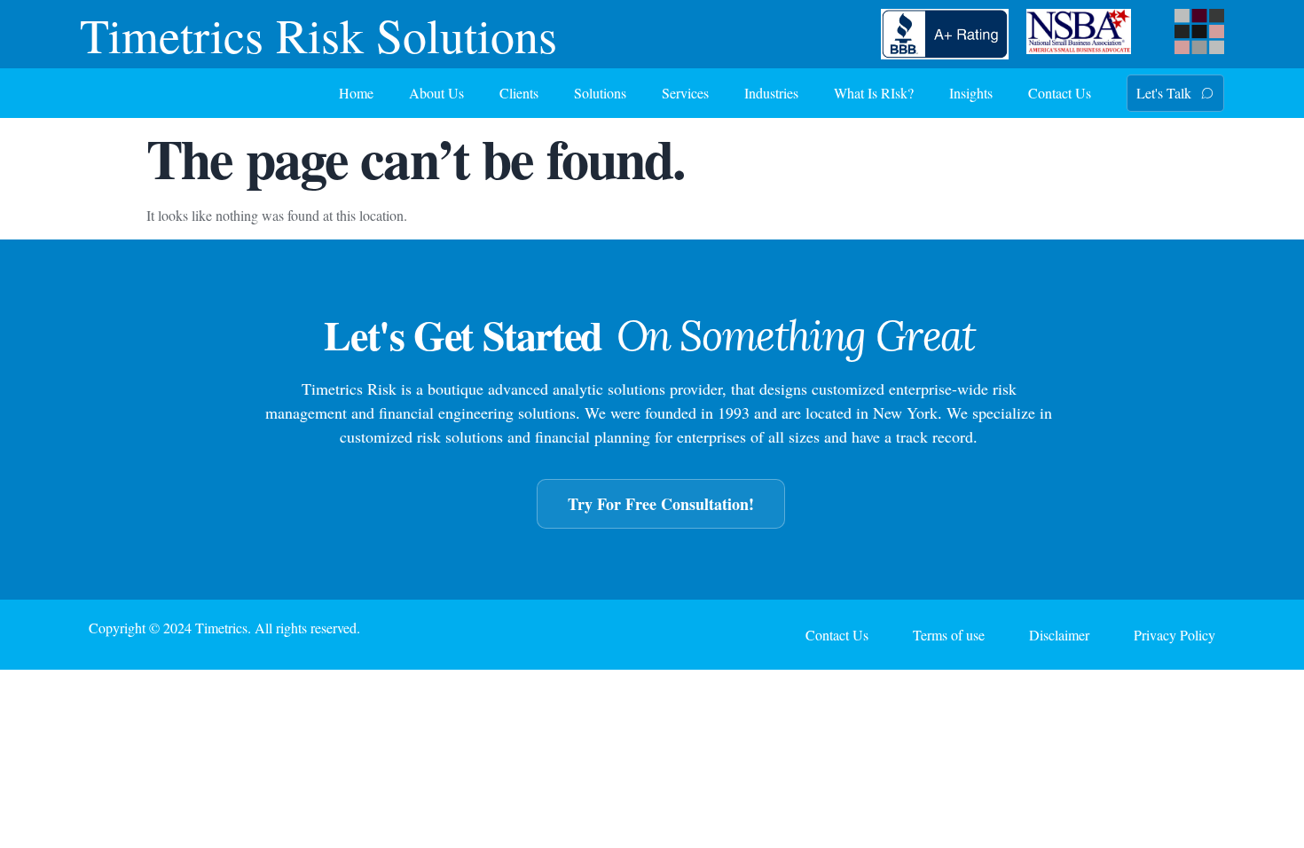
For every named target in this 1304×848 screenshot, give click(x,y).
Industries (771, 92)
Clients (518, 92)
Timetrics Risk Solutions (318, 35)
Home (356, 92)
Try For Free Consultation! (661, 503)
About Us (436, 92)
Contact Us (1059, 92)
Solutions (600, 92)
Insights (971, 92)
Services (685, 92)
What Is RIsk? (874, 92)
